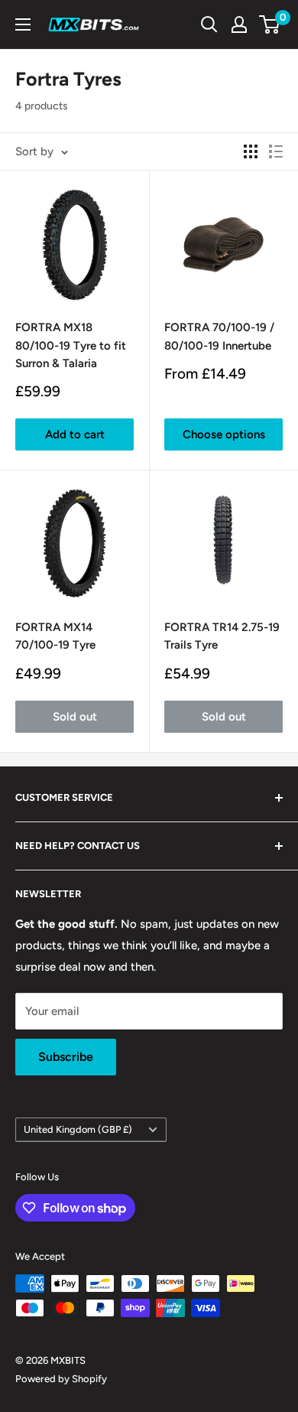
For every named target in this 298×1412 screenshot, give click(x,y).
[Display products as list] (276, 151)
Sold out (75, 717)
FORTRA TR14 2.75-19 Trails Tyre (222, 636)
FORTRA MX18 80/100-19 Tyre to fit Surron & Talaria (70, 345)
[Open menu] (23, 24)
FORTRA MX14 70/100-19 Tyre (55, 636)
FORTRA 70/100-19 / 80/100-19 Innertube (219, 336)
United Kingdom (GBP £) (78, 1129)
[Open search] (209, 24)
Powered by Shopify (61, 1378)
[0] (270, 24)
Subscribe (65, 1056)
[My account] (239, 24)
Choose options (224, 434)
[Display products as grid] (251, 151)
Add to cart (75, 434)
